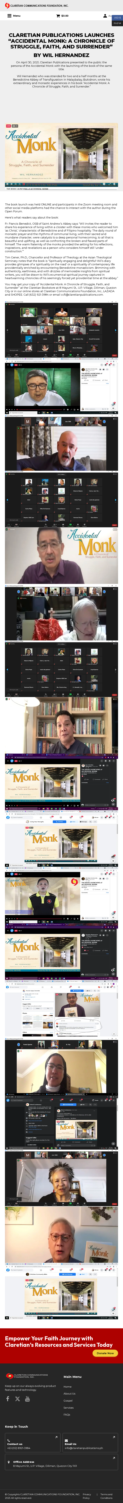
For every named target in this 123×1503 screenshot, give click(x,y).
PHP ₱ (116, 23)
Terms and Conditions (106, 1496)
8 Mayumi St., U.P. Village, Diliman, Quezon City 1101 (45, 1465)
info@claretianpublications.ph (84, 1448)
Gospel (68, 1400)
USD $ (117, 17)
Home (68, 1386)
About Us (69, 1393)
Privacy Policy (87, 1496)
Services (69, 1407)
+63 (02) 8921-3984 (18, 1448)
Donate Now (105, 1353)
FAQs (67, 1414)
